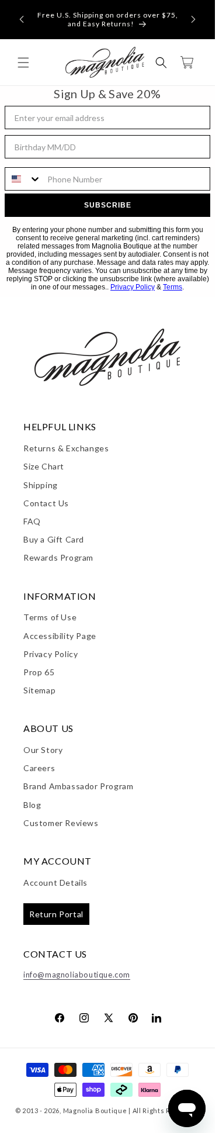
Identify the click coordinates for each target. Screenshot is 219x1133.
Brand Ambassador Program (78, 786)
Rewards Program (58, 557)
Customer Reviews (61, 823)
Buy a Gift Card (53, 539)
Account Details (55, 882)
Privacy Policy (132, 287)
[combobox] (23, 179)
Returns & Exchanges (66, 448)
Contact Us (46, 503)
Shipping (40, 485)
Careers (39, 768)
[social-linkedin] (156, 1017)
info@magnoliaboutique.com (76, 974)
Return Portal (56, 914)
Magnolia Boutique (95, 1110)
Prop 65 (38, 672)
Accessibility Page (59, 636)
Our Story (42, 750)
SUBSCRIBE (107, 205)
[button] (21, 19)
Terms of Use (50, 617)
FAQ (32, 521)
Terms (172, 287)
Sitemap (39, 690)
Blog (32, 805)
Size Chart (43, 466)
